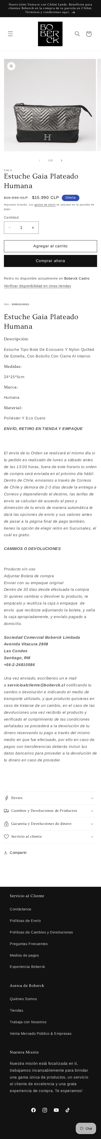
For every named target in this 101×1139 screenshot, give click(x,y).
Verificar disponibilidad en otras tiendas (37, 286)
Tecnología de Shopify (69, 1135)
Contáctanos (20, 909)
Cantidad (11, 217)
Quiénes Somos (23, 999)
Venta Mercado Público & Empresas (40, 1033)
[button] (10, 34)
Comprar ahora (50, 261)
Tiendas (16, 1010)
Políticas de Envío (25, 921)
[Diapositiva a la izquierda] (39, 160)
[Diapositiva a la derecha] (61, 160)
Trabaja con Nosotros (28, 1022)
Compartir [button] (18, 853)
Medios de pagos (24, 955)
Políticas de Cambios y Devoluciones (41, 932)
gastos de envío (45, 204)
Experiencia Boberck (27, 967)
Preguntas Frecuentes (29, 944)
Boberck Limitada (40, 1135)
